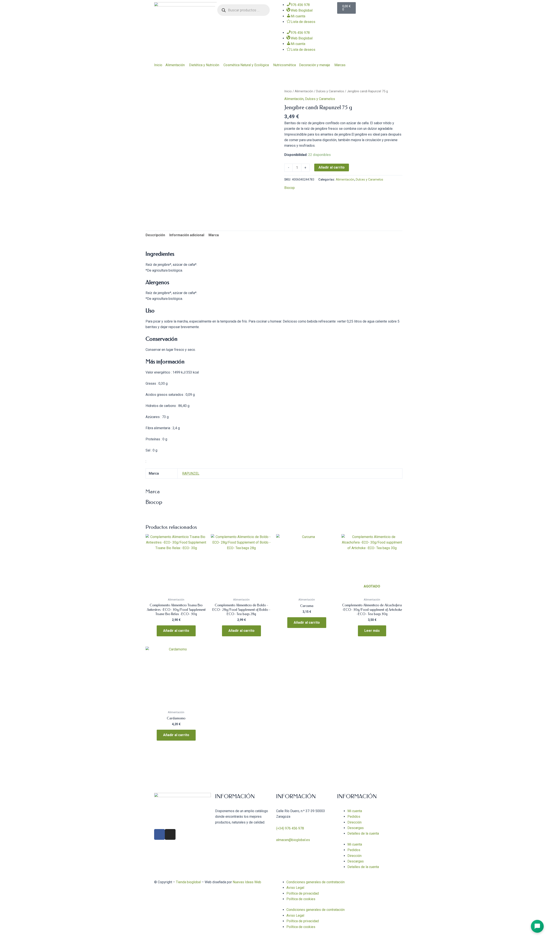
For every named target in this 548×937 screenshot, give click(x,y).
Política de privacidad (302, 893)
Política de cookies (300, 899)
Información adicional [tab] (186, 235)
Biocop (289, 188)
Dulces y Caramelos (330, 91)
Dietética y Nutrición (204, 65)
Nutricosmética (284, 65)
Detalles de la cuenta (363, 833)
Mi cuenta (354, 811)
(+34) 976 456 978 (290, 828)
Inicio (158, 65)
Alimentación (175, 65)
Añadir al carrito (332, 167)
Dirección (354, 822)
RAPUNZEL (190, 473)
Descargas (355, 828)
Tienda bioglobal (188, 882)
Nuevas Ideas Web (247, 882)
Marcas (339, 65)
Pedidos (353, 816)
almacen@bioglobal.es (293, 840)
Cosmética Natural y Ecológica (246, 65)
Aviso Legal (295, 888)
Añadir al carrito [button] (176, 631)
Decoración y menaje (314, 65)
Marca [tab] (213, 235)
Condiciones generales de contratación (315, 882)
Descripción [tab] (155, 235)
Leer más (372, 631)
